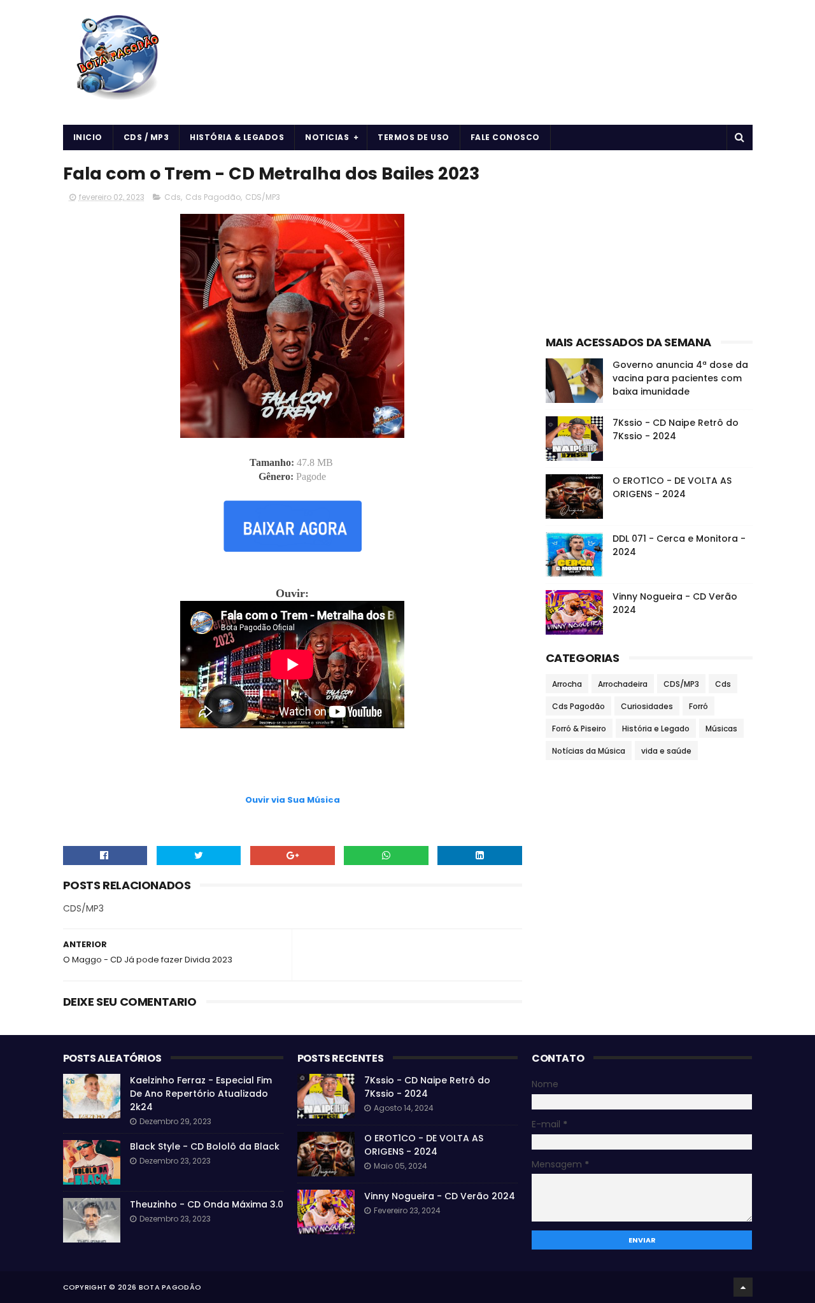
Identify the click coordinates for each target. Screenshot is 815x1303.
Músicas (721, 728)
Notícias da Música (588, 750)
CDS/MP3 (262, 197)
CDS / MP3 (146, 137)
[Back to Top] (743, 1287)
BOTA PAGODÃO (170, 1287)
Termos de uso (414, 137)
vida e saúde (666, 750)
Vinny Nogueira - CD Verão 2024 (439, 1196)
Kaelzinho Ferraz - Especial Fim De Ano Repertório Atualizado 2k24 (201, 1093)
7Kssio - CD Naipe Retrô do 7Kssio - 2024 (676, 429)
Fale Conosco (505, 137)
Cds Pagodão (213, 197)
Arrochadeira (623, 684)
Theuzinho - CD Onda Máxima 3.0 (206, 1204)
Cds (172, 197)
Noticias (327, 137)
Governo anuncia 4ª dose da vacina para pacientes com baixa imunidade (680, 378)
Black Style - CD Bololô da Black (205, 1146)
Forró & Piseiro (579, 728)
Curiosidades (647, 706)
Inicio (88, 137)
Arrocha (567, 684)
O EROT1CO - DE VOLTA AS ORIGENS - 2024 (672, 487)
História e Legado (656, 728)
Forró (698, 706)
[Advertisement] (292, 760)
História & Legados (237, 137)
